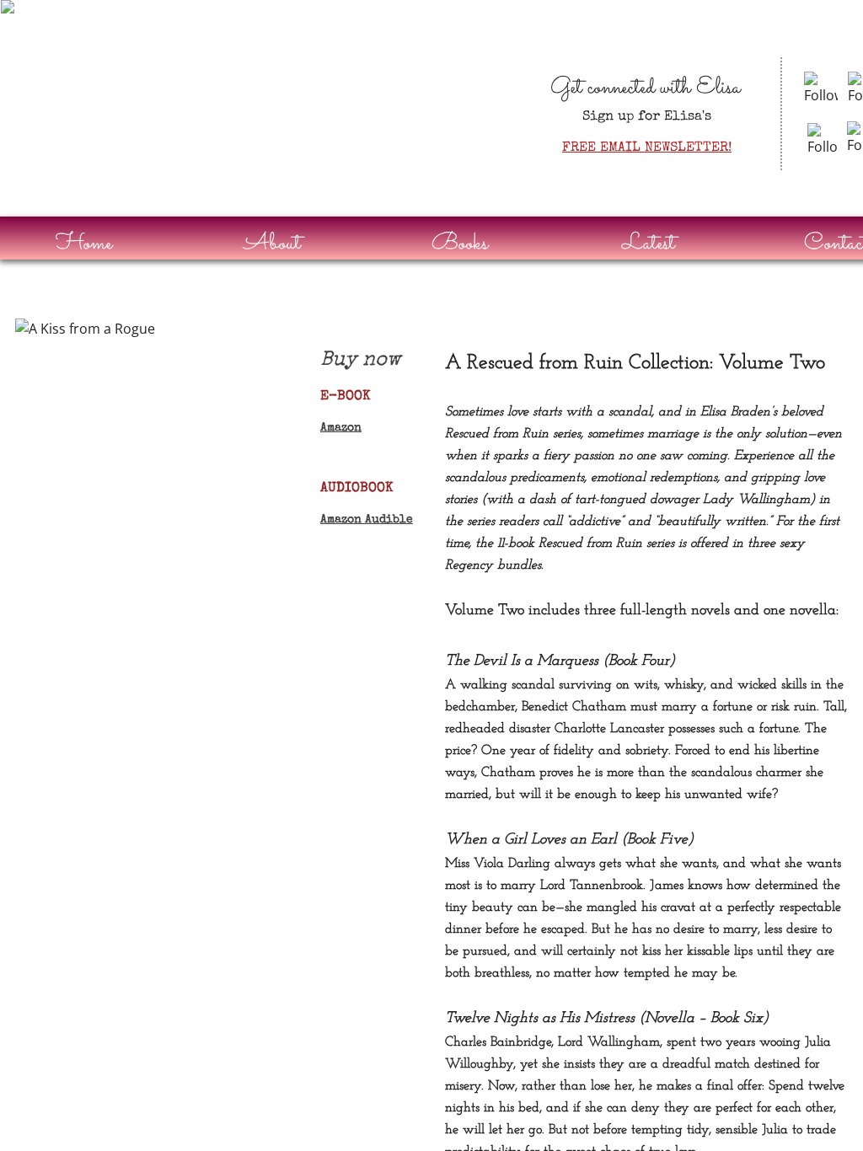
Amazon (341, 428)
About (272, 244)
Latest (648, 244)
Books (460, 244)
